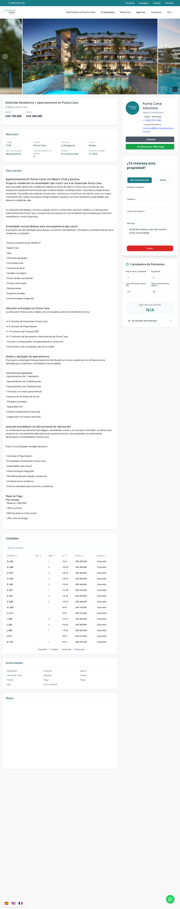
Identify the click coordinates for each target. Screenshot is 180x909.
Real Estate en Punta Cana (80, 12)
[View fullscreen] (175, 89)
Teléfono (132, 199)
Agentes (141, 12)
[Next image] (175, 56)
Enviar (150, 248)
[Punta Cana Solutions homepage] (10, 12)
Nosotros (125, 12)
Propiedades (108, 12)
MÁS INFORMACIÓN (139, 180)
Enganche (155, 271)
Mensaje (131, 223)
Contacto (156, 12)
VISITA (163, 180)
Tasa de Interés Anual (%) (136, 284)
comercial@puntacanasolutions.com (158, 130)
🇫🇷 (20, 903)
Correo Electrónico (136, 211)
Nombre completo (136, 187)
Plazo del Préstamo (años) (160, 284)
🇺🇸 (13, 903)
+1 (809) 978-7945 (152, 120)
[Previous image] (5, 56)
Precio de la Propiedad (136, 271)
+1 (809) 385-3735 (16, 3)
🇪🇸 (6, 903)
